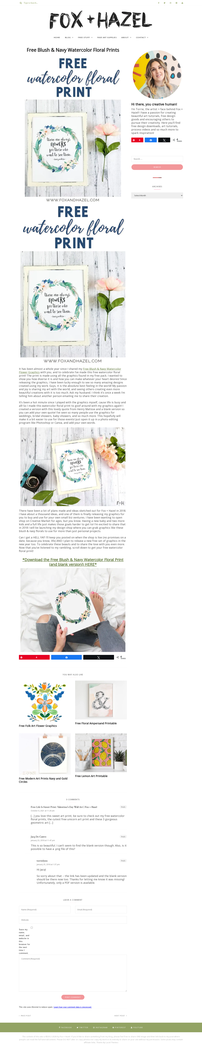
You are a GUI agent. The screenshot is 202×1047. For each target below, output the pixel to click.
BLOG (68, 37)
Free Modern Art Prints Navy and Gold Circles (43, 780)
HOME (57, 37)
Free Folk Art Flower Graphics (38, 725)
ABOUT (125, 37)
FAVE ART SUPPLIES (107, 37)
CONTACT (141, 37)
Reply (123, 807)
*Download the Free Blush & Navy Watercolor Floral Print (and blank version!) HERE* (72, 562)
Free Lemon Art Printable (91, 776)
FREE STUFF (84, 37)
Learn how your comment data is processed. (73, 1007)
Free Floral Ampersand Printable (96, 723)
